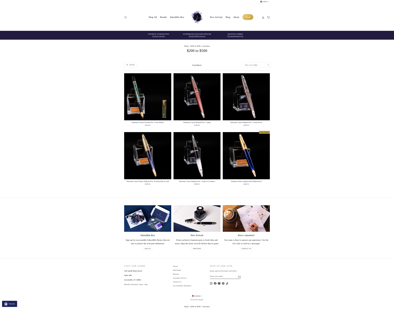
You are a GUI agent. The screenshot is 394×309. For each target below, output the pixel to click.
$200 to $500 (195, 46)
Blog (228, 17)
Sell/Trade (177, 270)
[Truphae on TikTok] (227, 283)
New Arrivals (216, 17)
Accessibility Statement (182, 286)
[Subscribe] (239, 276)
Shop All (153, 17)
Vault (247, 17)
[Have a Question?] (246, 218)
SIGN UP (148, 248)
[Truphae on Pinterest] (223, 283)
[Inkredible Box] (147, 218)
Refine (132, 65)
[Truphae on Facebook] (215, 283)
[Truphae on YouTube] (219, 283)
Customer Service (180, 278)
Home (186, 46)
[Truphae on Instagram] (211, 283)
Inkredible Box (177, 17)
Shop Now (197, 248)
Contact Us (246, 248)
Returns (176, 274)
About (236, 17)
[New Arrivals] (197, 218)
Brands (163, 17)
